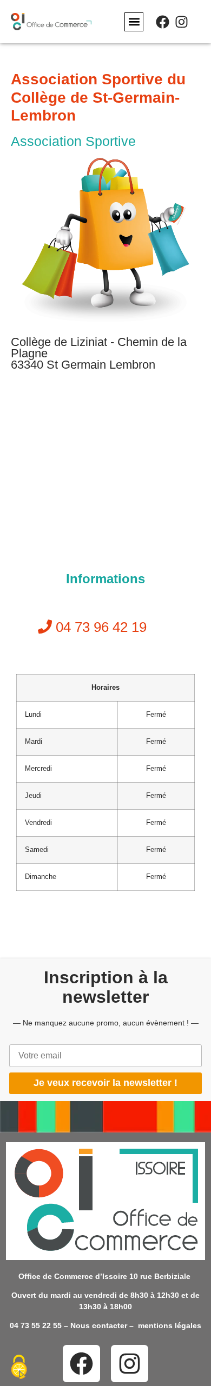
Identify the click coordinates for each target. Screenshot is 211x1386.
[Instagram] (181, 22)
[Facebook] (162, 22)
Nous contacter (98, 1325)
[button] (133, 21)
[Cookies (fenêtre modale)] (19, 1367)
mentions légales (169, 1325)
